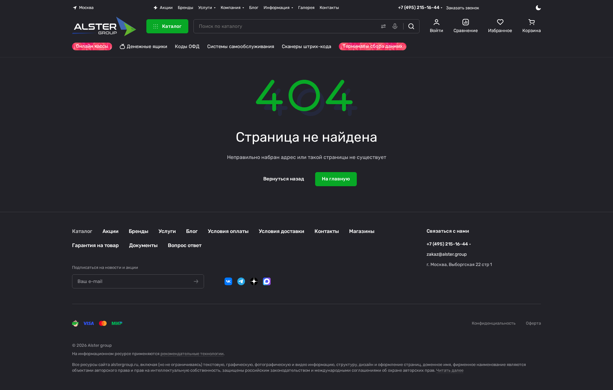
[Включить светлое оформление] (538, 7)
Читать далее (449, 370)
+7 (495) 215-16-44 (418, 7)
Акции (110, 231)
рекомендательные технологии (192, 353)
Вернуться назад (283, 179)
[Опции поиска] (382, 26)
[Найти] (411, 26)
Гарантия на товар (95, 245)
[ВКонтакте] (228, 281)
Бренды (138, 231)
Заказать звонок (462, 7)
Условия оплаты (228, 231)
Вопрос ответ (184, 245)
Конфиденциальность (494, 323)
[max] (267, 281)
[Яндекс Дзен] (254, 281)
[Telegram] (241, 281)
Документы (143, 245)
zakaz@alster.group (447, 254)
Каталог (82, 231)
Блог (192, 231)
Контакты (327, 231)
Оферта (533, 323)
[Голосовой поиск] (396, 26)
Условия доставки (281, 231)
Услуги (167, 231)
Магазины (361, 231)
